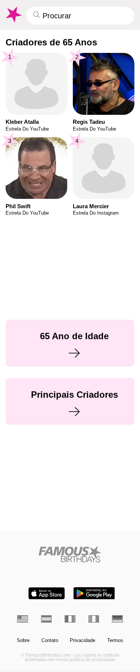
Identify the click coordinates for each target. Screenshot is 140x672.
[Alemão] (117, 618)
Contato (49, 640)
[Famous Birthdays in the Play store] (94, 593)
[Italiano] (93, 618)
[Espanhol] (46, 618)
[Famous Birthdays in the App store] (46, 593)
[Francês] (70, 618)
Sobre (23, 640)
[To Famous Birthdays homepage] (13, 14)
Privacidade (82, 640)
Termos (115, 640)
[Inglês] (22, 618)
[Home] (70, 554)
